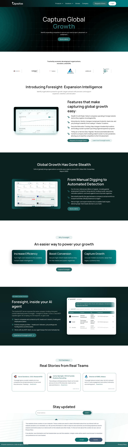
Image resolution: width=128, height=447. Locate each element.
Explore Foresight (64, 269)
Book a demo (64, 39)
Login (112, 3)
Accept (82, 440)
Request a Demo (100, 3)
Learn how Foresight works (101, 140)
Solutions (68, 3)
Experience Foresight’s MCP (23, 335)
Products (58, 3)
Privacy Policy (122, 444)
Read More (33, 384)
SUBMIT (87, 413)
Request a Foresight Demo (78, 140)
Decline (96, 440)
